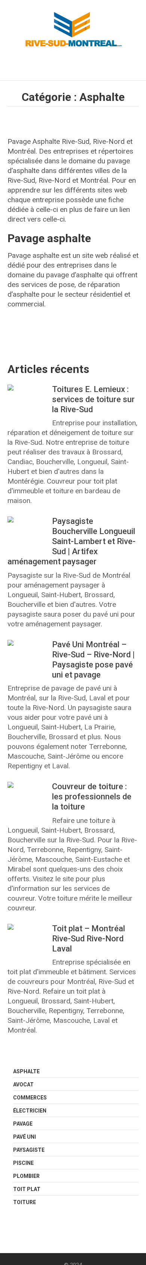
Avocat (23, 1084)
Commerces (30, 1098)
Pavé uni (24, 1137)
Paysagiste (29, 1150)
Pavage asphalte (49, 238)
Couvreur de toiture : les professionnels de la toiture (91, 796)
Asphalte (26, 1071)
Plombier (26, 1176)
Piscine (23, 1163)
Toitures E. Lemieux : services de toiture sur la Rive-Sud (93, 399)
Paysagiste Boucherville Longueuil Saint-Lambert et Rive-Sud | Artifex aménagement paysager (71, 541)
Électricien (29, 1111)
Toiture (24, 1202)
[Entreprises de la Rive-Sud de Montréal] (73, 30)
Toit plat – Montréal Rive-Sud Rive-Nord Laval (88, 938)
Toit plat (26, 1189)
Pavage (23, 1124)
